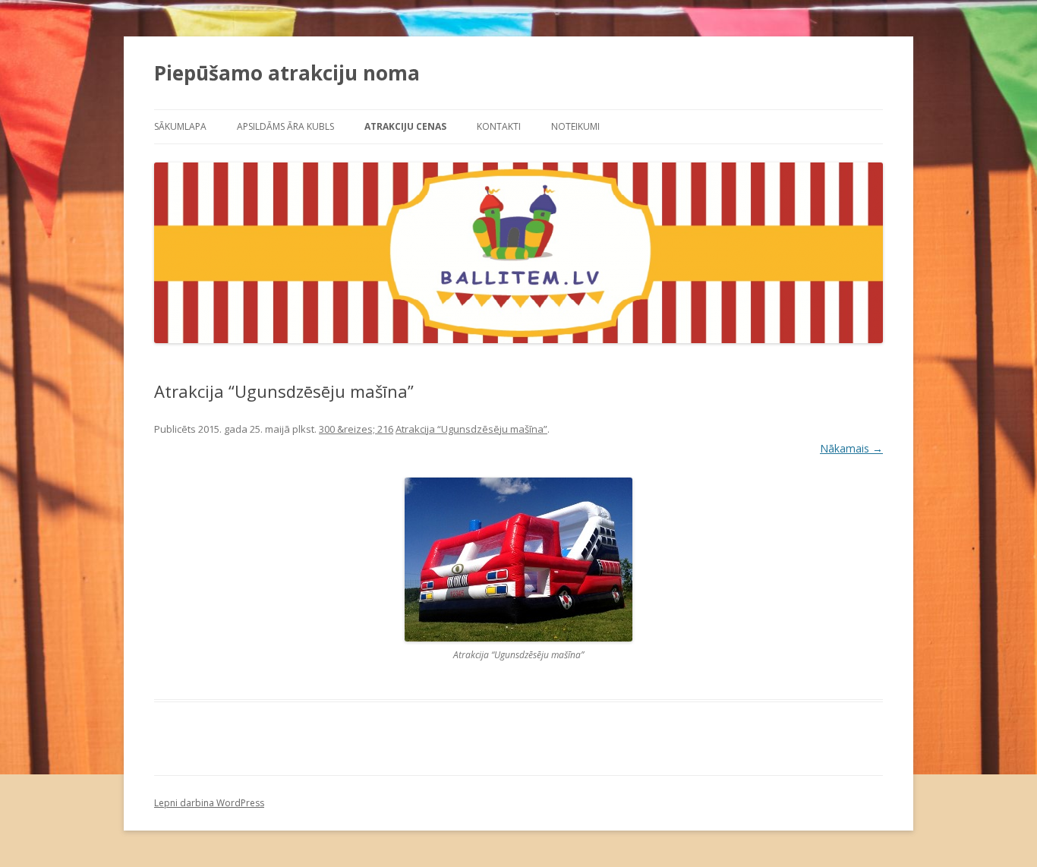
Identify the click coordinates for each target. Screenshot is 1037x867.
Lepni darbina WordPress (209, 802)
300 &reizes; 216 (356, 429)
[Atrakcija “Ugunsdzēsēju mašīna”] (518, 560)
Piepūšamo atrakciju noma (287, 73)
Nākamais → (851, 448)
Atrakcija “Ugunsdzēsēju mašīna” (471, 429)
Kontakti (499, 126)
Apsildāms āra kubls (285, 126)
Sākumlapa (180, 126)
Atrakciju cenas (405, 126)
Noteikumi (575, 126)
